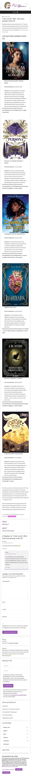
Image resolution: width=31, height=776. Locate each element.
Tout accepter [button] (6, 772)
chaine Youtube (14, 643)
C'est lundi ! (12, 516)
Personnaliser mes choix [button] (8, 769)
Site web (4, 616)
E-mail (4, 609)
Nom (4, 602)
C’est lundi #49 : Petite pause (9, 712)
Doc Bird (4, 541)
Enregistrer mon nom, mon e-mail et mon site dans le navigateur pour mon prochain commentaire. (15, 626)
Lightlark (5, 330)
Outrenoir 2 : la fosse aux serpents (10, 709)
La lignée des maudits (7, 718)
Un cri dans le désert (7, 715)
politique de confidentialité (18, 695)
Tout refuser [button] (19, 769)
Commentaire (6, 581)
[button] (14, 12)
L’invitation (5, 706)
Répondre (4, 548)
